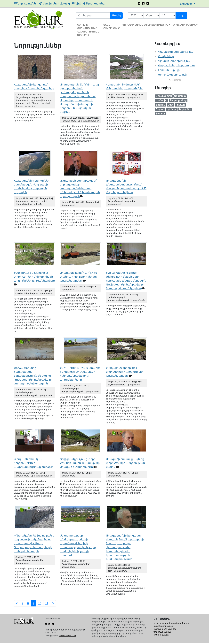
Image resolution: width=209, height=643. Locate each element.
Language (186, 3)
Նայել (181, 15)
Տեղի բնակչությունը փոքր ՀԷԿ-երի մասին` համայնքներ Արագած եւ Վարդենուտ (80, 463)
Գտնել (116, 15)
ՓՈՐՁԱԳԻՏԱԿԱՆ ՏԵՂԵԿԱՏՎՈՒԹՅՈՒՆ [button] (145, 24)
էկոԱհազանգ (94, 3)
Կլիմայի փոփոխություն (174, 61)
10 (39, 603)
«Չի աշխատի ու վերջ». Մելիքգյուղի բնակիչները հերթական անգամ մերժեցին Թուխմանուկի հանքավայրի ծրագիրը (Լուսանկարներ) (126, 280)
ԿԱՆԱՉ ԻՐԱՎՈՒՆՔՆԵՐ (111, 26)
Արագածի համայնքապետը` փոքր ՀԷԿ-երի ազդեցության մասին (125, 463)
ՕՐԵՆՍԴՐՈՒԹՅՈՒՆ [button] (184, 24)
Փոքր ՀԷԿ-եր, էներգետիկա (176, 65)
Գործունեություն (162, 632)
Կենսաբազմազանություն (175, 51)
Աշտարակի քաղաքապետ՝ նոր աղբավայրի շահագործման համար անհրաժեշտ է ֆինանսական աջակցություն (80, 188)
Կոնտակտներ (161, 635)
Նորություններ (27, 3)
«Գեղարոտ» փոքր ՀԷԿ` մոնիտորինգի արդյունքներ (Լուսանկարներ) (124, 372)
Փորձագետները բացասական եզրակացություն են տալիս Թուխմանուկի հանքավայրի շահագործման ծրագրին (33, 376)
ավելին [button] (176, 80)
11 (46, 603)
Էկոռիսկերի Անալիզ (56, 3)
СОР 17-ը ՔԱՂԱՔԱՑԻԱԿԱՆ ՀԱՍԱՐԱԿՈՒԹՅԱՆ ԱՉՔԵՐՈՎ (88, 29)
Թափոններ (166, 56)
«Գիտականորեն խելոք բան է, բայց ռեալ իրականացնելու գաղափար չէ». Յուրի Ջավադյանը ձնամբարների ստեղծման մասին (34, 543)
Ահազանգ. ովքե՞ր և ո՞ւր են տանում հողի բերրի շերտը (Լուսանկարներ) (78, 276)
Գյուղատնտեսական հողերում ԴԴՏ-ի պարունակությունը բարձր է (33, 463)
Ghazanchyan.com (67, 636)
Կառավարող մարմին (164, 629)
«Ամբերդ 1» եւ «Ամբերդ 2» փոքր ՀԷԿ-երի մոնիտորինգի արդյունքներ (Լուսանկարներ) (34, 276)
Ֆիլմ (77, 3)
